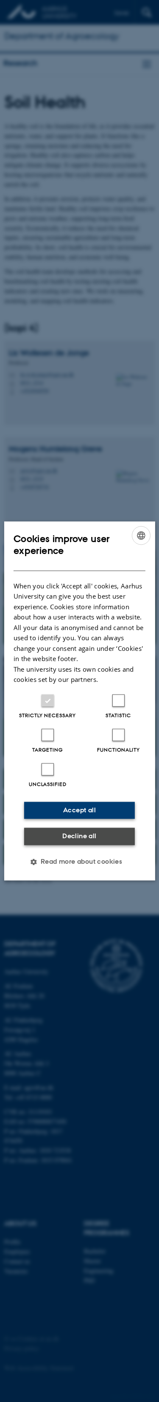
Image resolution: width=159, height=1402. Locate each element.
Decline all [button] (79, 836)
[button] (80, 862)
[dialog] (79, 700)
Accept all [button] (79, 810)
